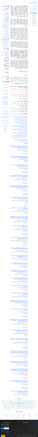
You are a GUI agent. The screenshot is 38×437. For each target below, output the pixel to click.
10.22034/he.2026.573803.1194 (21, 265)
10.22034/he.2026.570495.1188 (21, 363)
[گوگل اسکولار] (5, 87)
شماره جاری (33, 10)
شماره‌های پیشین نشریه (32, 13)
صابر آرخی (7, 73)
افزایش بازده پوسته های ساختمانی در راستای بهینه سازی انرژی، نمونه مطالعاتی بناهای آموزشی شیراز (19, 198)
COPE (14, 43)
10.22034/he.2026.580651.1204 (21, 149)
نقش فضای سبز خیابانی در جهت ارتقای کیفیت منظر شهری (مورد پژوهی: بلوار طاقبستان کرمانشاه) (19, 263)
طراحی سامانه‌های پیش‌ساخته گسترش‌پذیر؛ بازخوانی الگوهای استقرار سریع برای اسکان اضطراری (19, 278)
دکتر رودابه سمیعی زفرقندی (6, 28)
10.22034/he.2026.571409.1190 (21, 355)
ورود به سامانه (10, 0)
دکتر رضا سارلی (6, 61)
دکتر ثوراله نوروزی (6, 64)
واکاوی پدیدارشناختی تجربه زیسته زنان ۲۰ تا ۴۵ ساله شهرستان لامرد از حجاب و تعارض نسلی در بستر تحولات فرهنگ (19, 339)
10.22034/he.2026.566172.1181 (21, 159)
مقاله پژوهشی (25, 154)
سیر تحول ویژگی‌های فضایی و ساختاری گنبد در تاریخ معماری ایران (19, 309)
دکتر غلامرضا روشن (6, 36)
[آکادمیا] (5, 107)
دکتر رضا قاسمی (6, 58)
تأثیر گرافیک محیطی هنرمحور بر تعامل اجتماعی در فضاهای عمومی (19, 208)
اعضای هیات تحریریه (34, 424)
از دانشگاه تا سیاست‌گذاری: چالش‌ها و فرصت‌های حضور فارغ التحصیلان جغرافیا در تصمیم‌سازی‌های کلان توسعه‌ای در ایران (20, 120)
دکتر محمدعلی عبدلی (5, 40)
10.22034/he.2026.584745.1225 (21, 303)
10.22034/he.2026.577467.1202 (21, 227)
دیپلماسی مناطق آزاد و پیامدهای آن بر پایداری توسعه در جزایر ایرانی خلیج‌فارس (19, 226)
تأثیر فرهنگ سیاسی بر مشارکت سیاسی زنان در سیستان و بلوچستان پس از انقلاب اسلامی (19, 391)
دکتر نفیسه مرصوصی (5, 26)
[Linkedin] (3, 431)
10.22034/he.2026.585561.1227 (21, 322)
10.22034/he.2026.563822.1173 (21, 178)
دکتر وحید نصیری (6, 50)
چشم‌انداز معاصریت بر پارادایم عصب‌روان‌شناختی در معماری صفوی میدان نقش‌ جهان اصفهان (19, 330)
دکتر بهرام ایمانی (6, 37)
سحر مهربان (7, 67)
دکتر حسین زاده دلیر (6, 17)
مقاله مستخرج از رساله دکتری (24, 172)
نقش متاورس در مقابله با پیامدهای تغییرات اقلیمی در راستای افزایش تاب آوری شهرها (19, 133)
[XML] (13, 140)
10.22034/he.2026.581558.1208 (21, 257)
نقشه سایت (35, 428)
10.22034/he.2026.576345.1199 (21, 166)
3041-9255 (3, 77)
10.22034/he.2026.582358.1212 (21, 295)
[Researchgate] (5, 94)
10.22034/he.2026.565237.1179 (21, 239)
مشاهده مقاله (25, 151)
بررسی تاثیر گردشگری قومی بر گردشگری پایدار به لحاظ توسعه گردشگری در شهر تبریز (19, 117)
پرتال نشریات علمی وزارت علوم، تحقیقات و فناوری (19, 16)
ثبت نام (4, 0)
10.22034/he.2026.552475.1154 (21, 220)
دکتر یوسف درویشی (6, 14)
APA (17, 105)
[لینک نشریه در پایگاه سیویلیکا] (5, 90)
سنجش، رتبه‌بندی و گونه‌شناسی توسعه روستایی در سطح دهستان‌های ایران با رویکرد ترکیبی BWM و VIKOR (19, 271)
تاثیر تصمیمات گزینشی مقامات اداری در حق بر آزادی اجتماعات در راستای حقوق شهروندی (19, 256)
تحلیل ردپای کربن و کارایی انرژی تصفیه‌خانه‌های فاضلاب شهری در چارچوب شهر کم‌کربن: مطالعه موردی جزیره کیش (19, 362)
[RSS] (8, 433)
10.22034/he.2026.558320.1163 (21, 188)
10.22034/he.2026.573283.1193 (21, 287)
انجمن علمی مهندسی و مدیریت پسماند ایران (5, 10)
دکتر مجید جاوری (6, 45)
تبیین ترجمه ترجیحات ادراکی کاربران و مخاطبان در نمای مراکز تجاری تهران (19, 293)
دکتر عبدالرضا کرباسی (5, 25)
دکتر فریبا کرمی (6, 30)
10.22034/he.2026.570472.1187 (21, 393)
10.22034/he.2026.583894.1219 (21, 280)
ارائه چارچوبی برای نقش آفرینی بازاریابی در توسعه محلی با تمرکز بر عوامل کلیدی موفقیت (19, 238)
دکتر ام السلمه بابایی (5, 44)
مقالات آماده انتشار (32, 8)
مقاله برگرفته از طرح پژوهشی (24, 143)
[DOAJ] (5, 85)
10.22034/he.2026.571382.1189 (21, 250)
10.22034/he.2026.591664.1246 (21, 372)
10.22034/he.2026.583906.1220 (21, 272)
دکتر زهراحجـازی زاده (5, 24)
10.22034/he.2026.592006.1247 (21, 382)
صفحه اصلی (35, 422)
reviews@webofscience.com (19, 83)
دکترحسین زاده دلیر (6, 22)
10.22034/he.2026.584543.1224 (21, 332)
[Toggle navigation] (29, 3)
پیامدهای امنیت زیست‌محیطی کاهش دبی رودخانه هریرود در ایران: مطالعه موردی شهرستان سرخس (19, 381)
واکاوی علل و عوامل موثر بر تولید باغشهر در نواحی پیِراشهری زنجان (20, 123)
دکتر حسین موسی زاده (5, 52)
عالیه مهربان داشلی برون (6, 70)
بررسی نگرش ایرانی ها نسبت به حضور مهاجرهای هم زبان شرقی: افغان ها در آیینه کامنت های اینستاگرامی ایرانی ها (19, 126)
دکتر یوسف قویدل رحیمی (6, 32)
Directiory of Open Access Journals (20, 24)
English (34, 0)
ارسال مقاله (35, 425)
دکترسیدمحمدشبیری (5, 43)
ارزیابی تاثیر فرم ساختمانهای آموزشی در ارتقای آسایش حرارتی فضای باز (19, 286)
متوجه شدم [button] (3, 435)
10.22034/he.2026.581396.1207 (21, 210)
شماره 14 (33, 17)
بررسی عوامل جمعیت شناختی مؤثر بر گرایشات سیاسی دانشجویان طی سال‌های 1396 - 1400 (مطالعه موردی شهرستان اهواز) (19, 176)
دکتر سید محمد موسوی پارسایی (5, 55)
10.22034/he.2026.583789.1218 (21, 311)
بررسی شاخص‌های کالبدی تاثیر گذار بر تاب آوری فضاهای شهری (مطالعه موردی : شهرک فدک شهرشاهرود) (19, 248)
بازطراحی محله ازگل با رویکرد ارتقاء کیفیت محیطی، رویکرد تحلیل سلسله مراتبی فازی (19, 165)
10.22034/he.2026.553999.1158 (21, 199)
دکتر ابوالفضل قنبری (6, 41)
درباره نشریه (35, 423)
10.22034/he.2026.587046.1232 (21, 341)
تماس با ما (35, 426)
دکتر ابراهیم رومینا (6, 47)
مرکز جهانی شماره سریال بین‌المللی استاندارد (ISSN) (5, 98)
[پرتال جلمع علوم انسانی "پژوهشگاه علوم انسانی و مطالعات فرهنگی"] (5, 103)
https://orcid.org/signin (23, 71)
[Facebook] (8, 431)
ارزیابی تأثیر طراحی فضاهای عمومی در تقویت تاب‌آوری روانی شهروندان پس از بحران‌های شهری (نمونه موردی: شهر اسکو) (19, 130)
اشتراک (2, 428)
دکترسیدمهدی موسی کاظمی (5, 34)
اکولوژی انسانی (33, 3)
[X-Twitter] (5, 431)
